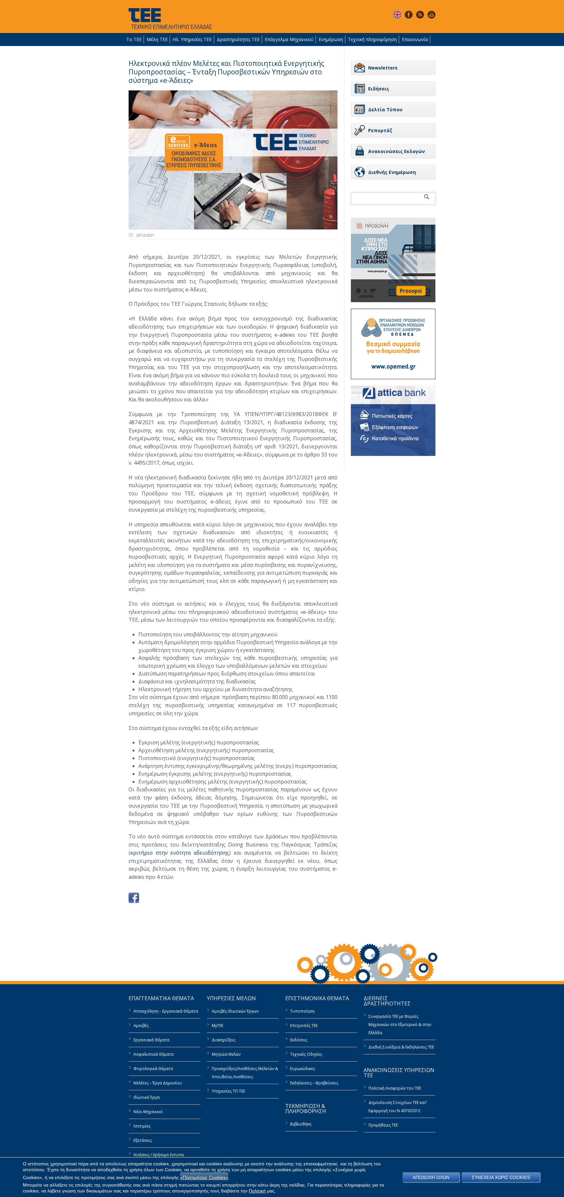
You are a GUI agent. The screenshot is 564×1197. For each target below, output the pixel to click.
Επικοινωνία (415, 39)
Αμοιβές (141, 1025)
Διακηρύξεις (223, 1040)
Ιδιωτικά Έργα (146, 1097)
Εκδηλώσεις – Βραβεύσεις (314, 1083)
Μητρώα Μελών (226, 1054)
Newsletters (383, 68)
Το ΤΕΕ (134, 39)
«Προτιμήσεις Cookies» (204, 1177)
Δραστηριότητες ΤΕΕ (238, 39)
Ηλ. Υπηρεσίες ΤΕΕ (192, 39)
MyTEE (217, 1025)
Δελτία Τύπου (385, 109)
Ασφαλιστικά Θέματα (153, 1054)
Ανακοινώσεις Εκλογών (396, 151)
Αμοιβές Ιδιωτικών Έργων (235, 1011)
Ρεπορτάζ (380, 130)
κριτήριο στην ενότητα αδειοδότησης (179, 852)
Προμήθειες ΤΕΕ (383, 1125)
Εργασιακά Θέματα (151, 1040)
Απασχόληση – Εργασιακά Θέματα (165, 1011)
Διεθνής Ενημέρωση (392, 172)
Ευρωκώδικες (302, 1068)
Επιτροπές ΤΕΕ (304, 1025)
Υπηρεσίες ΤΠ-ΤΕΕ (228, 1091)
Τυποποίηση (302, 1011)
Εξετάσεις (142, 1140)
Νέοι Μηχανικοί (148, 1111)
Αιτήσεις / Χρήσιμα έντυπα (158, 1155)
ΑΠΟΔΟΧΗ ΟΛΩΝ (431, 1177)
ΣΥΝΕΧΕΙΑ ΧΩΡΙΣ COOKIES (501, 1177)
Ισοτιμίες (141, 1126)
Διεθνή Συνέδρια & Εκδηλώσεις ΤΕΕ (401, 1047)
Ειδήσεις (378, 89)
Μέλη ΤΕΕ (157, 39)
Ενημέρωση (331, 39)
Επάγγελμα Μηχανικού (289, 39)
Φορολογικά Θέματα (153, 1068)
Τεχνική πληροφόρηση (372, 39)
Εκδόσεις (298, 1040)
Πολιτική (257, 1190)
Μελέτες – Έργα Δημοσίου (157, 1083)
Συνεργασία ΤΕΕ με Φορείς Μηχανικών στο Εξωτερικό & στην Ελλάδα (399, 1024)
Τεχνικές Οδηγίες (306, 1054)
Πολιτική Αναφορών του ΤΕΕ (394, 1088)
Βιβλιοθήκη (300, 1124)
